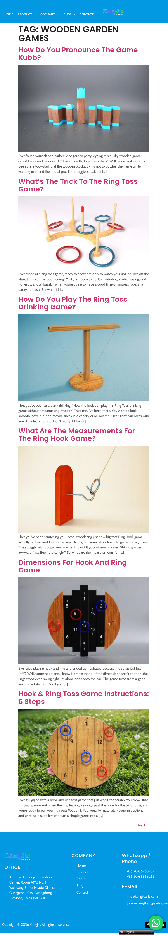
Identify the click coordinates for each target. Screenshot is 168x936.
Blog (67, 14)
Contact (87, 14)
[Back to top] (158, 906)
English (129, 932)
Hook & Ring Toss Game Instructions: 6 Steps (83, 697)
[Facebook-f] (148, 925)
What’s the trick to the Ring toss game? (78, 185)
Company (47, 14)
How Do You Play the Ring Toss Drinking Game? (72, 303)
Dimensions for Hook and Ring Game (72, 566)
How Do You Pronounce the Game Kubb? (78, 53)
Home (8, 14)
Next (143, 825)
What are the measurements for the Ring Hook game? (76, 434)
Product (25, 14)
